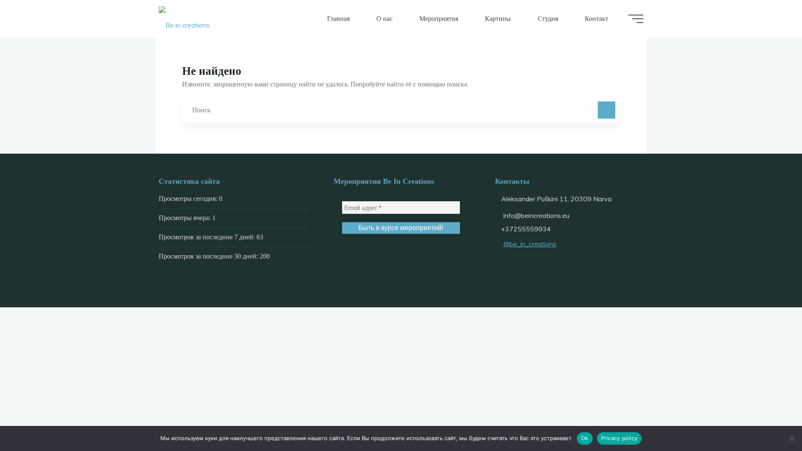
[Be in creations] (184, 19)
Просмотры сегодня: (189, 198)
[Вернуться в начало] (769, 418)
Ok (585, 438)
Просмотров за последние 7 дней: (207, 237)
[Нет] (791, 438)
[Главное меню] (635, 19)
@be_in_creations (529, 244)
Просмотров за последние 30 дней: (209, 256)
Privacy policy (619, 438)
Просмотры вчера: (185, 217)
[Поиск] (606, 110)
